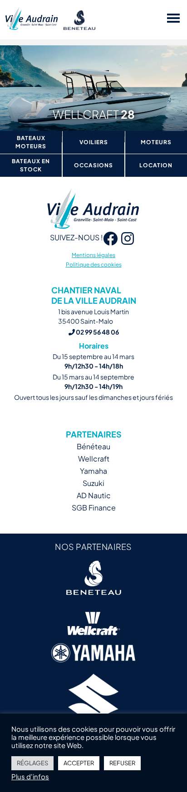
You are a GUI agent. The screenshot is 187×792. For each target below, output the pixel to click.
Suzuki (93, 483)
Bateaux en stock (31, 165)
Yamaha (93, 471)
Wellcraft (93, 458)
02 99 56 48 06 (97, 332)
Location (155, 165)
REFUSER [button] (122, 763)
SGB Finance (94, 507)
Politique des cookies (94, 264)
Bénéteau (93, 446)
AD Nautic (94, 495)
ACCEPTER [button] (79, 763)
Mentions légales (93, 255)
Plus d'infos (30, 777)
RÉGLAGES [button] (32, 763)
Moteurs (156, 142)
